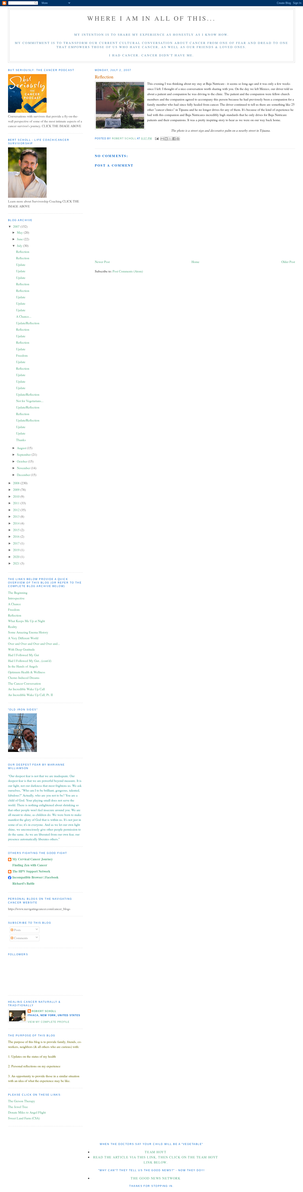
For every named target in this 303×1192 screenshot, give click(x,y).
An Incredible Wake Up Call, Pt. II (30, 694)
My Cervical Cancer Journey (32, 859)
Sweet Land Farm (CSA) (24, 1118)
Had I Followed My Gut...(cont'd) (29, 660)
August (22, 448)
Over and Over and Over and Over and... (34, 643)
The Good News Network (155, 1178)
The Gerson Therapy (21, 1101)
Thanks (21, 440)
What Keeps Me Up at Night (26, 621)
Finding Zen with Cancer (29, 865)
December (24, 474)
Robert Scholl (44, 1011)
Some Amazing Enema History (28, 632)
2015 (16, 530)
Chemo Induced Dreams (23, 677)
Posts (17, 930)
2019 (16, 550)
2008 (16, 483)
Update (20, 264)
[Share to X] (170, 139)
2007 (16, 226)
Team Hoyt (155, 1152)
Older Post (288, 261)
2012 (16, 510)
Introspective (16, 598)
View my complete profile (48, 1021)
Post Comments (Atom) (128, 271)
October (22, 461)
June (20, 239)
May (20, 232)
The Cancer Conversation (24, 683)
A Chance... (23, 316)
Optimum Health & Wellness (26, 672)
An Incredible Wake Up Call (26, 689)
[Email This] (162, 139)
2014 (16, 523)
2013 (16, 516)
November (24, 468)
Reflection (22, 251)
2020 (16, 556)
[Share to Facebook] (174, 139)
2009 (16, 489)
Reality (12, 626)
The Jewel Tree (18, 1106)
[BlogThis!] (166, 139)
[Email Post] (156, 138)
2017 (16, 543)
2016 (16, 536)
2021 (16, 563)
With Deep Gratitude (21, 649)
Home (195, 261)
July (20, 245)
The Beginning (17, 592)
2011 (16, 503)
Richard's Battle (23, 883)
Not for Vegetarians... (29, 401)
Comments (20, 938)
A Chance (14, 604)
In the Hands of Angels (23, 666)
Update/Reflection (27, 323)
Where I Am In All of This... (151, 18)
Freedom (22, 355)
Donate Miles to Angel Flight (27, 1112)
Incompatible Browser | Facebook (35, 877)
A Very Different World (23, 638)
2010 (16, 496)
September (24, 454)
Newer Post (102, 261)
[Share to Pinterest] (178, 139)
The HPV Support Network (31, 871)
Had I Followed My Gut (23, 655)
